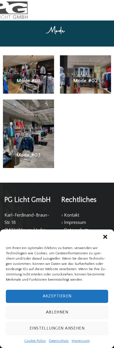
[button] (105, 237)
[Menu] (106, 10)
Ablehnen (57, 312)
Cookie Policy (35, 341)
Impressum (81, 341)
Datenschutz (59, 341)
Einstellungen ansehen (57, 328)
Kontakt (71, 215)
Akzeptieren (57, 296)
